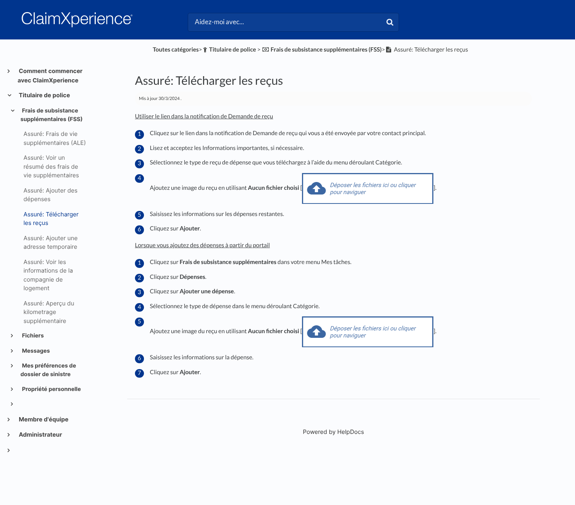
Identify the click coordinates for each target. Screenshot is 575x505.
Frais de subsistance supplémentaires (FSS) (51, 115)
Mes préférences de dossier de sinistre (48, 370)
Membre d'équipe (43, 419)
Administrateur (40, 434)
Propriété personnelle (51, 389)
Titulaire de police (44, 95)
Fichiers (32, 335)
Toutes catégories (176, 49)
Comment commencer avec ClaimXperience (50, 75)
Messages (35, 351)
